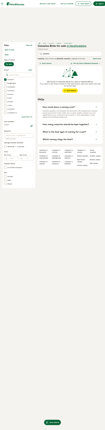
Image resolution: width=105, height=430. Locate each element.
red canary (94, 163)
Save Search (46, 63)
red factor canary (81, 161)
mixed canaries (82, 156)
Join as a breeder (67, 4)
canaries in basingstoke (56, 157)
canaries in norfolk (56, 151)
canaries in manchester (43, 157)
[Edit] (32, 126)
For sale (9, 64)
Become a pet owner (47, 4)
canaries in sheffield (69, 151)
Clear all (29, 45)
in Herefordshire (76, 45)
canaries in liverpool (56, 163)
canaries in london (81, 151)
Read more (97, 59)
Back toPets (9, 50)
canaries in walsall (43, 163)
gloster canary (95, 156)
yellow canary (82, 165)
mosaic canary (95, 160)
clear (30, 70)
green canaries (93, 151)
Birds (7, 55)
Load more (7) (26, 117)
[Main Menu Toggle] (2, 4)
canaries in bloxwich (43, 151)
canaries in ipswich (69, 157)
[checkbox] (5, 80)
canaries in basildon (69, 163)
